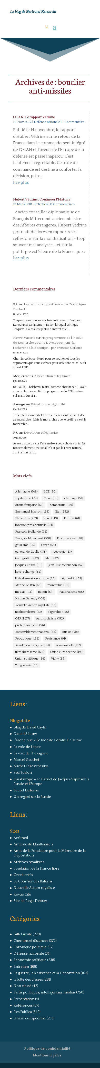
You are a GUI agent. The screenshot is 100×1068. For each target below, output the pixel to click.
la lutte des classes (28, 980)
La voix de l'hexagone (31, 753)
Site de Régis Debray (30, 901)
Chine (51, 498)
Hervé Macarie (24, 338)
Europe (72, 518)
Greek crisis (23, 875)
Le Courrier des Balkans (33, 881)
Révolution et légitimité (54, 376)
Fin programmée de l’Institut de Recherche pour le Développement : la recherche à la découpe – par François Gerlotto (48, 343)
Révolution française (32, 645)
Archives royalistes (29, 862)
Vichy (58, 658)
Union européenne (66, 652)
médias (23, 592)
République (27, 638)
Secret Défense (26, 790)
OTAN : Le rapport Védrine (34, 116)
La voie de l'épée (27, 747)
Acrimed (21, 838)
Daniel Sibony (25, 734)
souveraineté (68, 645)
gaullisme (25, 545)
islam (51, 558)
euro (51, 518)
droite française (29, 505)
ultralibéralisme (29, 652)
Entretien (41, 204)
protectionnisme (30, 625)
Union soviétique (30, 658)
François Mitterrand (33, 538)
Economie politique (30, 960)
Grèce (48, 545)
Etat (62, 511)
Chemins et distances (31, 941)
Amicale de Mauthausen (33, 844)
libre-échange (28, 571)
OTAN (22, 618)
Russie (70, 632)
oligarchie (58, 612)
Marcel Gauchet (26, 760)
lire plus (21, 182)
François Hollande (31, 531)
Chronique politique (30, 947)
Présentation (24, 999)
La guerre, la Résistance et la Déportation (47, 973)
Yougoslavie (26, 665)
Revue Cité (22, 894)
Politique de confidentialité (47, 1049)
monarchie (58, 585)
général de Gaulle (30, 551)
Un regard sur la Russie (32, 797)
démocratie (61, 505)
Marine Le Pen (28, 585)
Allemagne (26, 491)
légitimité (72, 578)
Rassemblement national (35, 632)
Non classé (23, 986)
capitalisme (26, 498)
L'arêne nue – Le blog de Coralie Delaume (48, 740)
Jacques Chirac (28, 565)
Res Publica (23, 1012)
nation (45, 592)
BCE (50, 491)
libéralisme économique (35, 578)
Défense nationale (47, 122)
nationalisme (71, 592)
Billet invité (23, 934)
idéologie (62, 551)
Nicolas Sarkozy (30, 598)
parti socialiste (50, 618)
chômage (73, 498)
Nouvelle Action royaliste (35, 605)
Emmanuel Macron (32, 511)
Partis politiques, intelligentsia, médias (44, 992)
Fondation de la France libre (36, 868)
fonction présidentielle (34, 525)
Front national (70, 538)
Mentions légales (47, 1055)
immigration (27, 558)
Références (23, 1005)
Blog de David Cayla (30, 727)
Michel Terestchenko (31, 766)
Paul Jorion (23, 773)
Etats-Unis (26, 518)
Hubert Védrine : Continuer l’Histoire (42, 199)
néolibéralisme (28, 612)
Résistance (55, 638)
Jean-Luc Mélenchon (65, 565)
